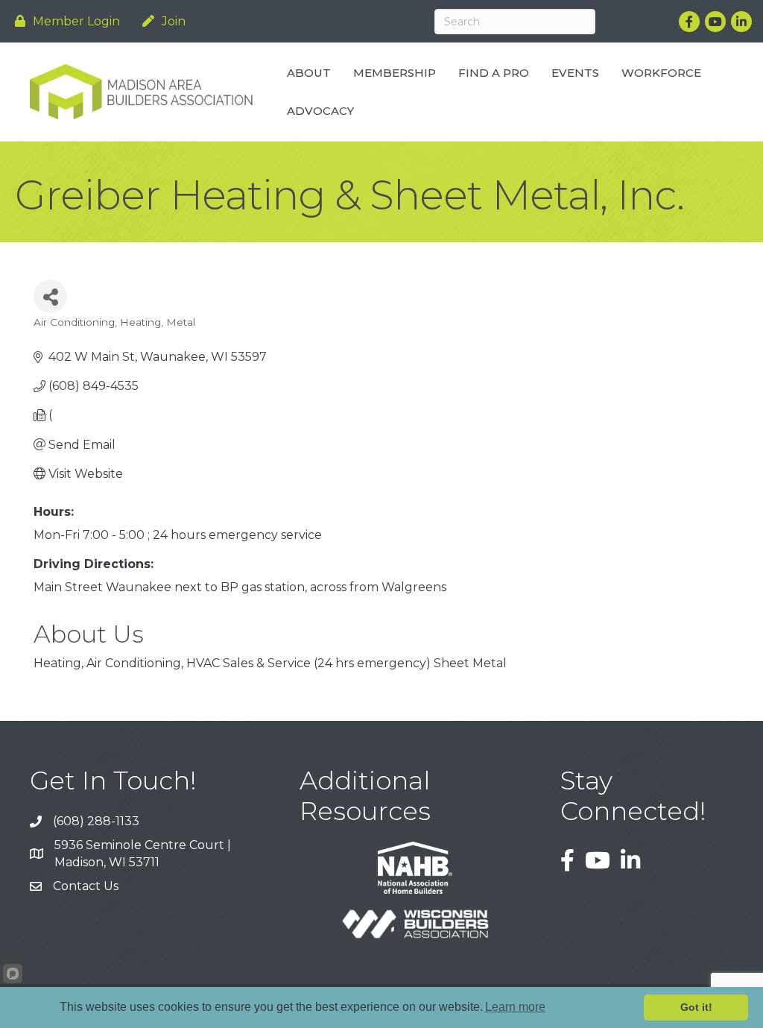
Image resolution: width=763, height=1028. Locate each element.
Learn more (515, 1006)
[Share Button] (50, 296)
